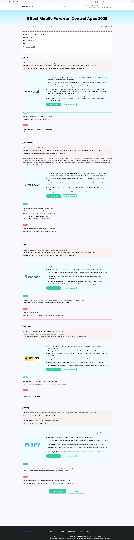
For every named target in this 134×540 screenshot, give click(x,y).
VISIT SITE (53, 104)
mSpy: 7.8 (29, 50)
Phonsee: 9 (30, 44)
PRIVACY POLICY (72, 532)
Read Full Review (69, 105)
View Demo (76, 491)
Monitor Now (57, 491)
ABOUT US (53, 532)
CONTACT (62, 532)
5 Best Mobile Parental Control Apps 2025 (39, 27)
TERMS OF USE (84, 532)
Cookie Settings (88, 2)
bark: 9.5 (29, 37)
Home (23, 27)
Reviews (65, 6)
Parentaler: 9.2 (31, 41)
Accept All (122, 2)
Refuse (105, 2)
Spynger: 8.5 (30, 47)
